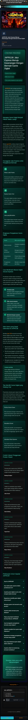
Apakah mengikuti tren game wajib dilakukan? (13, 630)
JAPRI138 (7, 88)
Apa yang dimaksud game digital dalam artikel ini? (12, 642)
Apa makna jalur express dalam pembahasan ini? (12, 586)
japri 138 (9, 333)
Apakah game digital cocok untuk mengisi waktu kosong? (12, 593)
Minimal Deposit (15, 700)
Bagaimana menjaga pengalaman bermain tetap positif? (12, 636)
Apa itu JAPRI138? (9, 581)
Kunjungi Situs (13, 684)
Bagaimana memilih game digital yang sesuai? (12, 599)
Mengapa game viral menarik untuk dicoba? (13, 605)
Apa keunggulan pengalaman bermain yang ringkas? (11, 624)
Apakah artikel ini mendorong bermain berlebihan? (11, 648)
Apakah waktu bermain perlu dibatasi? (11, 611)
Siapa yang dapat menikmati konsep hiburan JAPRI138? (11, 617)
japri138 (9, 144)
